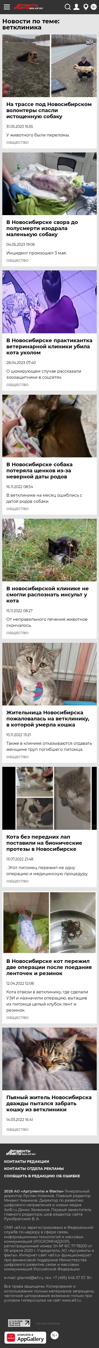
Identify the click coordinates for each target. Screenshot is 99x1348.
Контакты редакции (26, 1161)
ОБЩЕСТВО (17, 142)
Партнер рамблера (48, 1323)
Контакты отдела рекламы (34, 1168)
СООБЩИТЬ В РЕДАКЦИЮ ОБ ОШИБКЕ (42, 1176)
